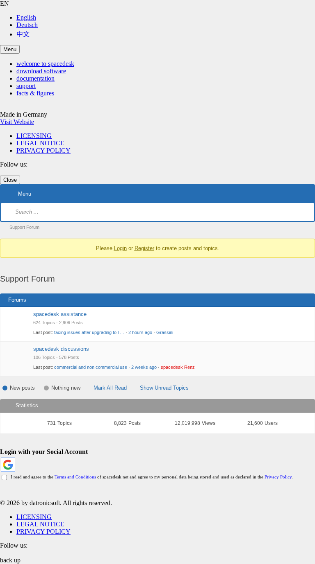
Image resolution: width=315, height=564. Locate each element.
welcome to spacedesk (45, 63)
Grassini (164, 332)
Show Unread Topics (164, 388)
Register (144, 248)
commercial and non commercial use (90, 367)
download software (41, 71)
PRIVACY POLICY (43, 150)
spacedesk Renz (178, 367)
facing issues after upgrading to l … (89, 332)
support (26, 85)
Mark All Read (110, 388)
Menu (9, 49)
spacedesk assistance (60, 314)
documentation (35, 78)
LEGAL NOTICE (40, 143)
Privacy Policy (278, 476)
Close (10, 180)
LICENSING (34, 135)
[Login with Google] (8, 465)
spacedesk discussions (61, 349)
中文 (23, 34)
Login (120, 248)
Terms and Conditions (75, 476)
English (26, 17)
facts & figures (35, 93)
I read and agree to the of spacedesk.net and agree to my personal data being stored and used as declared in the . (150, 476)
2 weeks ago (144, 367)
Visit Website (17, 121)
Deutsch (27, 24)
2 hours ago (140, 332)
